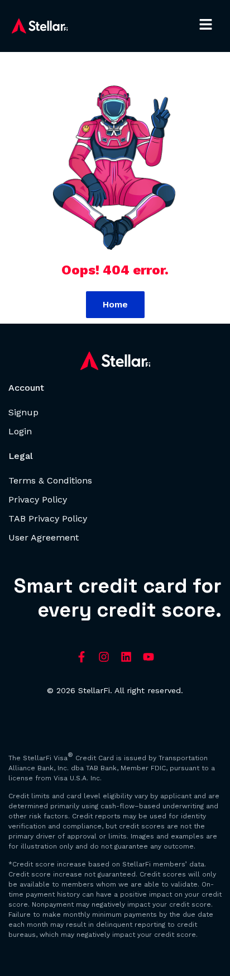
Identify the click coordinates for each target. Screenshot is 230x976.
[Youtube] (148, 656)
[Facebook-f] (81, 656)
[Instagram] (103, 656)
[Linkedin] (126, 656)
